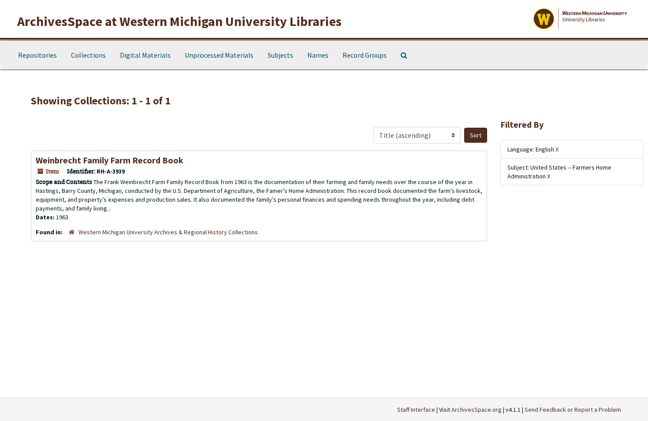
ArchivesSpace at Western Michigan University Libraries (179, 21)
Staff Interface (416, 410)
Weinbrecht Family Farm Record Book (109, 160)
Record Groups (365, 55)
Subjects (280, 55)
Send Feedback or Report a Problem (573, 410)
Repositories (37, 55)
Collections (88, 55)
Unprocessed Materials (219, 55)
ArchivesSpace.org (476, 410)
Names (317, 55)
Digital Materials (145, 55)
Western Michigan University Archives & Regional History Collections (168, 232)
